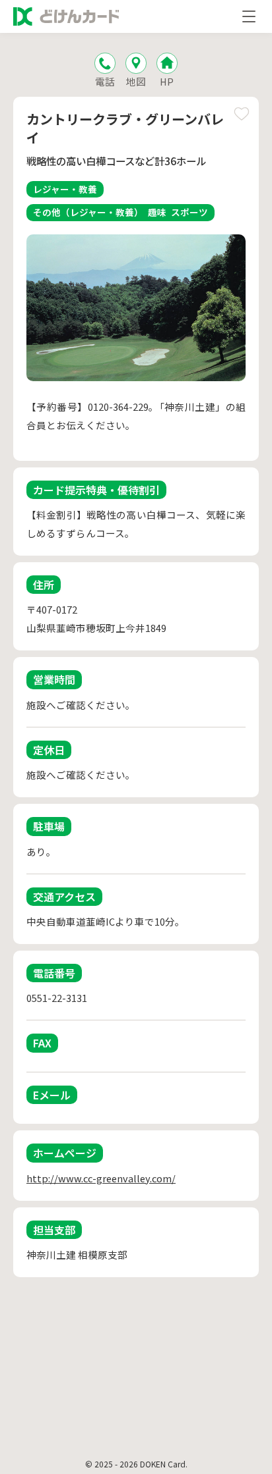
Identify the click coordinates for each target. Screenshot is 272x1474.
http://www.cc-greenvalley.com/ (101, 1178)
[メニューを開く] (249, 16)
